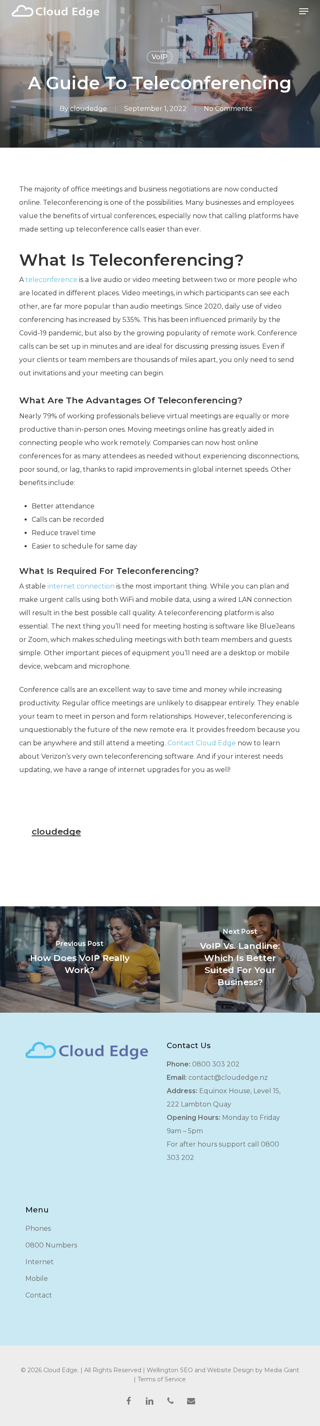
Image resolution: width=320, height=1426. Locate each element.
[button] (303, 11)
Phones (38, 1228)
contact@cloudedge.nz (228, 1077)
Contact (38, 1295)
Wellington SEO (170, 1370)
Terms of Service (162, 1379)
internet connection (81, 586)
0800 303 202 (216, 1064)
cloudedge (88, 109)
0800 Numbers (51, 1245)
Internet (39, 1262)
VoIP (160, 57)
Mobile (36, 1279)
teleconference (51, 280)
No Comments (228, 109)
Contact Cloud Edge (202, 743)
